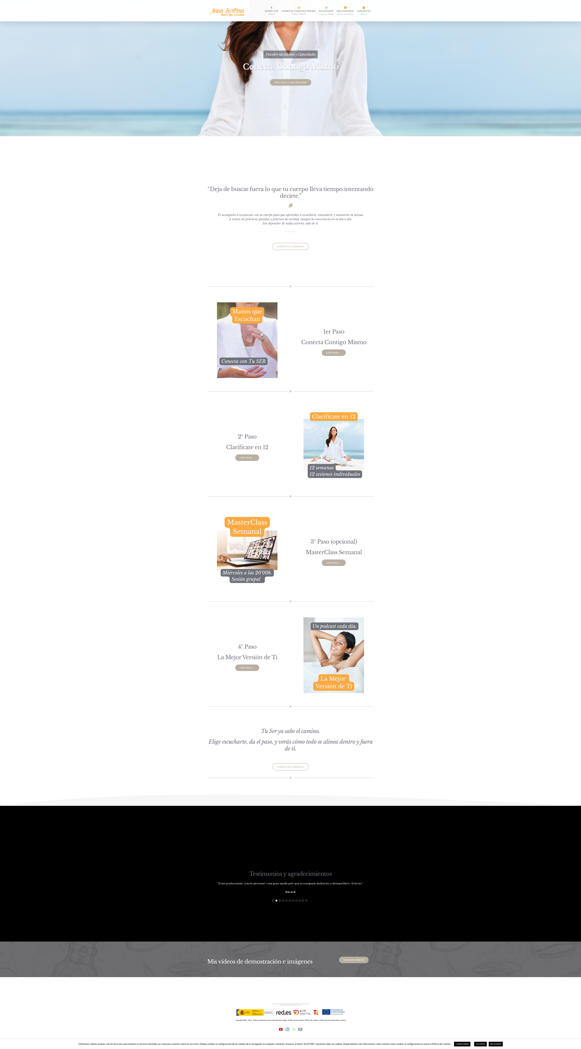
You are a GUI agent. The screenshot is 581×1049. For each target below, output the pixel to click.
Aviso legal (283, 1034)
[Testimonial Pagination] (273, 914)
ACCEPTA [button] (480, 1044)
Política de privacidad (296, 1034)
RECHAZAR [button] (496, 1044)
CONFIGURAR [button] (462, 1044)
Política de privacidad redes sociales (332, 1034)
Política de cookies (311, 1034)
